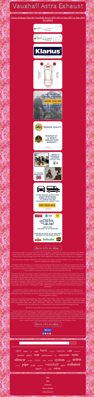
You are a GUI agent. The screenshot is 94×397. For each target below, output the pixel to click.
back (43, 350)
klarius (18, 365)
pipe (25, 364)
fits (56, 355)
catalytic (61, 350)
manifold (40, 365)
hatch (44, 361)
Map (47, 381)
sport (38, 368)
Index (48, 377)
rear (36, 354)
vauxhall (52, 364)
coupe (51, 351)
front (33, 365)
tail (31, 351)
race (45, 369)
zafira (25, 351)
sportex (20, 355)
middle (30, 361)
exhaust (74, 364)
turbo (75, 354)
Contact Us (47, 384)
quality (68, 361)
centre (37, 360)
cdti (70, 350)
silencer (20, 360)
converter (64, 354)
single (49, 369)
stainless (77, 351)
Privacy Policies (48, 388)
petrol (29, 355)
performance (47, 355)
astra (77, 359)
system (59, 360)
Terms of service (48, 392)
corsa (50, 360)
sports (63, 365)
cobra (57, 368)
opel (18, 350)
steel (36, 351)
